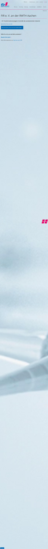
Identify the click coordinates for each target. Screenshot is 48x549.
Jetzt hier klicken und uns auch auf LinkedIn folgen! (12, 27)
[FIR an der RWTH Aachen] (5, 4)
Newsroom (45, 10)
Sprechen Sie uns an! (6, 24)
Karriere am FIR (17, 40)
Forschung (21, 6)
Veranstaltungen (32, 6)
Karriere (44, 6)
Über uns (15, 6)
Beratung (26, 6)
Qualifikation (39, 6)
